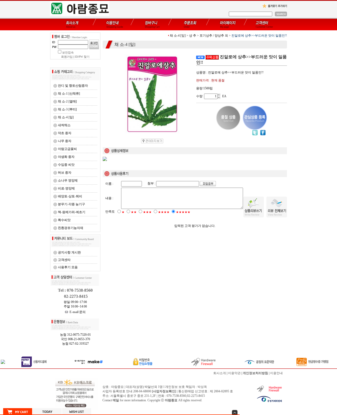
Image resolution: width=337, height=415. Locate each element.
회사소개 (219, 373)
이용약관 (234, 373)
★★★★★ (183, 212)
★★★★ (164, 212)
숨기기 (234, 412)
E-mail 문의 (77, 312)
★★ (134, 212)
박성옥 (202, 387)
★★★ (147, 212)
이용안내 (276, 373)
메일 (116, 400)
